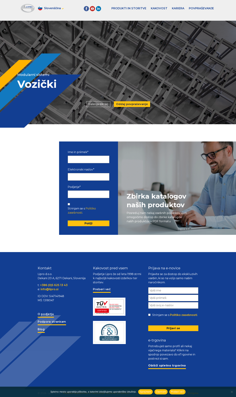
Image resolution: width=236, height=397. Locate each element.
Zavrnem (161, 391)
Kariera (178, 8)
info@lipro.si (49, 289)
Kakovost (159, 8)
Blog (41, 329)
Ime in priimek (78, 152)
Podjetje (74, 187)
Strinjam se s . (82, 210)
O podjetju (46, 314)
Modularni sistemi (33, 75)
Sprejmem (145, 391)
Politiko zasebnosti (183, 315)
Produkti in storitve (128, 8)
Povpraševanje (201, 8)
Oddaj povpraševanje (132, 104)
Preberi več (177, 391)
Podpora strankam (52, 321)
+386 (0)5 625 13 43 (54, 285)
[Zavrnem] (231, 392)
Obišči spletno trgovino (167, 365)
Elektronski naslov (81, 169)
